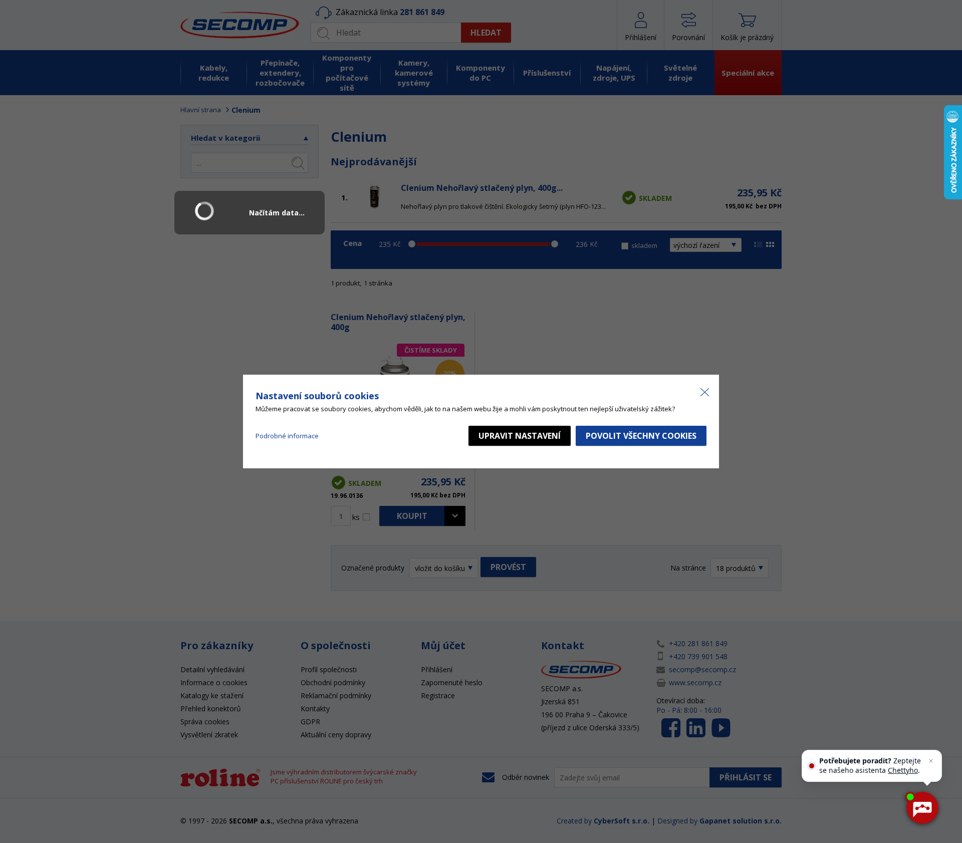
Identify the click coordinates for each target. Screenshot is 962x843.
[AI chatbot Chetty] (922, 808)
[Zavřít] (930, 760)
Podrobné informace (287, 435)
